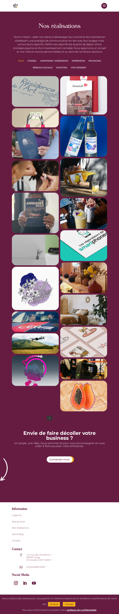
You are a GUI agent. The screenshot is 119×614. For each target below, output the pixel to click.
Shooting (61, 67)
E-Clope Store (35, 371)
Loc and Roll (84, 308)
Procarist (83, 365)
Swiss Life (84, 93)
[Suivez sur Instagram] (16, 583)
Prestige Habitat (35, 88)
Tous (21, 60)
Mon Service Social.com (35, 115)
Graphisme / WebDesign (54, 60)
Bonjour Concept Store (83, 276)
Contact (16, 540)
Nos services (18, 521)
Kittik (83, 394)
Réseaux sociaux (43, 67)
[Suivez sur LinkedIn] (25, 583)
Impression (78, 60)
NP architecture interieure (35, 250)
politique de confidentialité (81, 610)
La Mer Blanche (83, 175)
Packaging (95, 60)
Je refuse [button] (54, 604)
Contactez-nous (59, 459)
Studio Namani (35, 174)
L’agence (16, 515)
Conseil (32, 60)
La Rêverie (83, 212)
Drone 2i (35, 342)
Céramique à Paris (83, 340)
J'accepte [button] (69, 604)
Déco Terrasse (35, 290)
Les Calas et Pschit (83, 136)
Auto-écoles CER (35, 319)
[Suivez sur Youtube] (34, 583)
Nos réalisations (20, 527)
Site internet (78, 67)
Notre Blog (18, 534)
